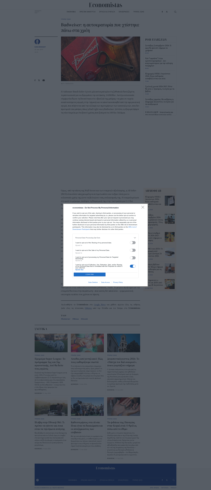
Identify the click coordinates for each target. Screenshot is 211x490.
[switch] (133, 242)
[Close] (143, 208)
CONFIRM (90, 274)
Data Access (105, 282)
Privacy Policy (118, 282)
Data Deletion (93, 282)
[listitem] (105, 238)
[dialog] (105, 245)
